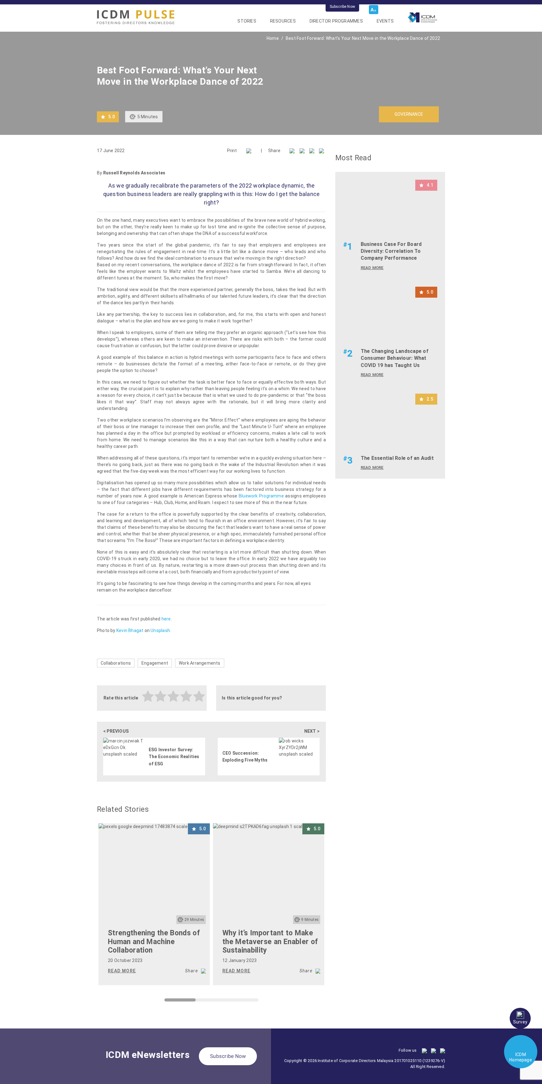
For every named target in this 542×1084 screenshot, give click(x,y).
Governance (409, 114)
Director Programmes (336, 21)
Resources (283, 21)
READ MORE (122, 970)
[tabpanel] (154, 904)
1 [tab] (167, 1001)
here (166, 618)
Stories (246, 21)
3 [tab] (230, 1001)
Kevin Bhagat (130, 630)
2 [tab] (199, 1001)
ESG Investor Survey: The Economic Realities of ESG (174, 756)
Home (273, 38)
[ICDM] (135, 17)
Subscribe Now (342, 6)
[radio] (148, 697)
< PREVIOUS (116, 731)
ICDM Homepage (520, 1057)
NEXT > (312, 731)
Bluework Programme (261, 495)
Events (385, 21)
